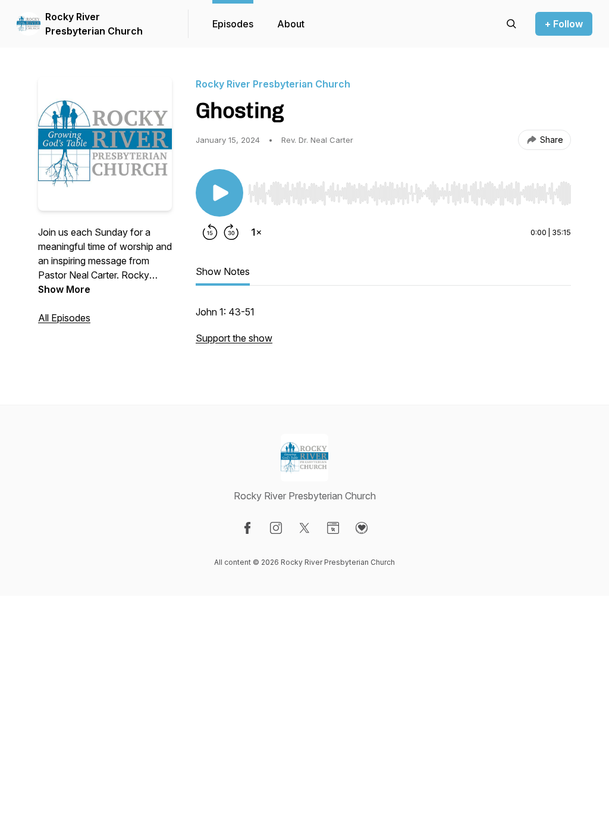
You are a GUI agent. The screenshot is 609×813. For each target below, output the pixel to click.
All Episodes (64, 318)
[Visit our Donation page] (362, 528)
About (290, 24)
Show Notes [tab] (223, 271)
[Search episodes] (511, 24)
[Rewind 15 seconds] (210, 232)
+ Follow (564, 24)
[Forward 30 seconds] (231, 232)
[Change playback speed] (256, 232)
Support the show (234, 338)
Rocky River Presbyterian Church (94, 24)
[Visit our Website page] (333, 528)
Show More (64, 289)
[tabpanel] (383, 331)
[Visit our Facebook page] (247, 528)
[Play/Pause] (219, 193)
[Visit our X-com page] (304, 528)
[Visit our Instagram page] (276, 528)
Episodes (232, 24)
